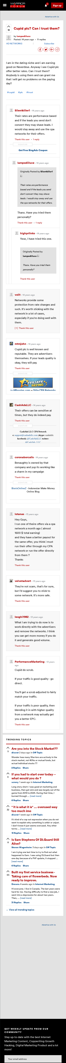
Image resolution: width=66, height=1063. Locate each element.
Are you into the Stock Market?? (35, 748)
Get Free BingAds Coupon (33, 150)
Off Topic (37, 752)
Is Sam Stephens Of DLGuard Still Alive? (35, 841)
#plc (20, 92)
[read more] (35, 795)
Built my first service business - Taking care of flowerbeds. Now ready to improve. (34, 876)
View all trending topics (20, 909)
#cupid (11, 92)
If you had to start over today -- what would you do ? (34, 776)
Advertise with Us (52, 16)
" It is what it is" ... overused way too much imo (34, 809)
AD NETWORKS (14, 43)
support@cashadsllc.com (26, 435)
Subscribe (49, 43)
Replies (16, 767)
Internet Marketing (42, 782)
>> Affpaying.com (20, 390)
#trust (29, 92)
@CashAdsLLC (34, 438)
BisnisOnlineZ (19, 488)
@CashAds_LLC (33, 442)
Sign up (57, 5)
